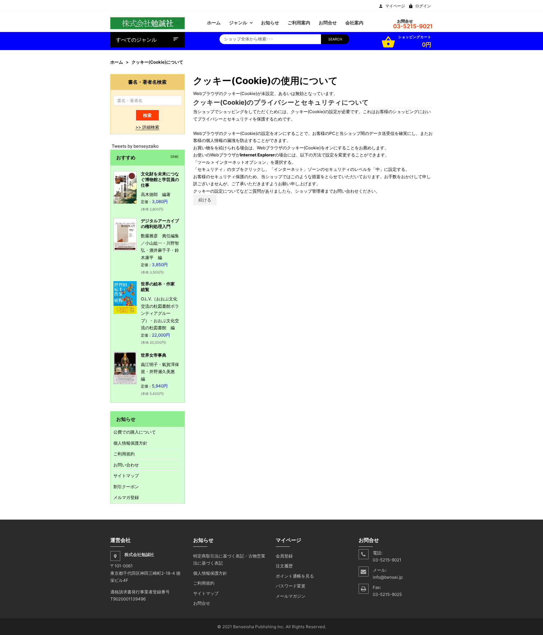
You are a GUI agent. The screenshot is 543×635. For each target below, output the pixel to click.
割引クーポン (126, 486)
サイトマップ (126, 475)
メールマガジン (290, 596)
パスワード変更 (290, 586)
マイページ (395, 6)
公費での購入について (134, 432)
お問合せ (201, 603)
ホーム (116, 62)
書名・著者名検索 (147, 82)
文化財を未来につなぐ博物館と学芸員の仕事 (160, 179)
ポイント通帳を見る (295, 576)
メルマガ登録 (126, 497)
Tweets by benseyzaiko (135, 146)
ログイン (423, 6)
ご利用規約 (124, 454)
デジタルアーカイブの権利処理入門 (160, 223)
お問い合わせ (126, 465)
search (335, 39)
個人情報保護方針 (130, 443)
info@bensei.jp (388, 577)
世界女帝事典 (153, 355)
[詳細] (173, 156)
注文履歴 (284, 566)
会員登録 (284, 556)
